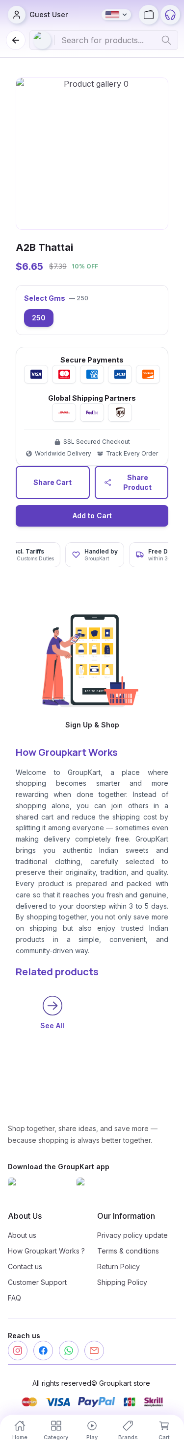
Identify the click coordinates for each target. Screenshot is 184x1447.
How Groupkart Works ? (46, 1251)
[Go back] (16, 40)
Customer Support (37, 1282)
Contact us (25, 1266)
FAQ (14, 1298)
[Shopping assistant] (170, 14)
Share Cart (52, 482)
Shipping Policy (122, 1282)
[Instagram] (17, 1350)
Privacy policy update (132, 1235)
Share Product (137, 482)
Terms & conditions (128, 1251)
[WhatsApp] (69, 1350)
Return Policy (118, 1266)
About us (22, 1235)
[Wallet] (148, 14)
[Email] (94, 1350)
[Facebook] (43, 1350)
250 (39, 318)
